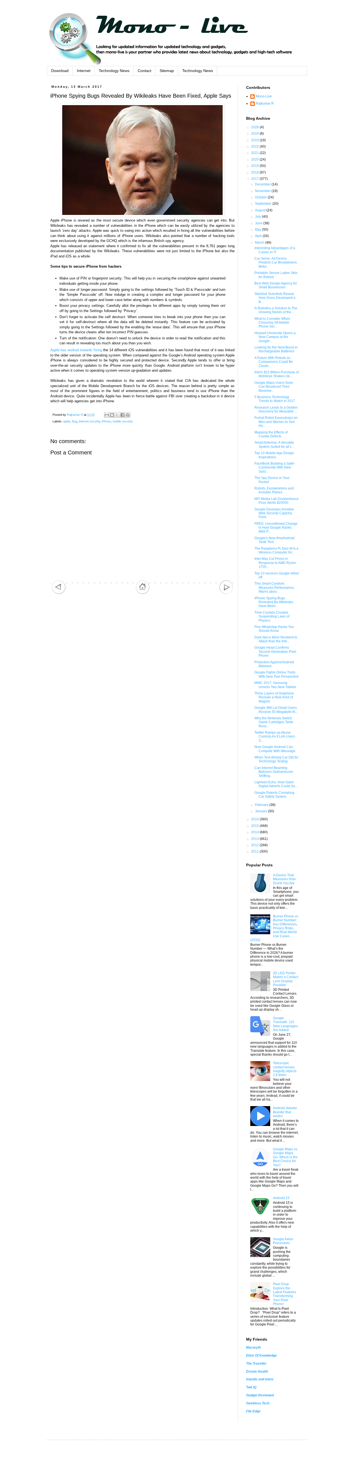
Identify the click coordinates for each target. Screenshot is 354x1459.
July (258, 217)
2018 (255, 172)
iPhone (106, 421)
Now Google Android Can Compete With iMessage (274, 749)
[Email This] (107, 415)
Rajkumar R (265, 103)
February (262, 805)
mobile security (123, 421)
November (263, 191)
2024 (255, 133)
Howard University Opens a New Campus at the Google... (275, 337)
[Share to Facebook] (122, 415)
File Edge (253, 1411)
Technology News (114, 70)
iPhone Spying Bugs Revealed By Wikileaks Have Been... (273, 602)
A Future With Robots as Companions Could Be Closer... (273, 362)
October (261, 197)
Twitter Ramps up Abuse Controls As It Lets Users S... (274, 736)
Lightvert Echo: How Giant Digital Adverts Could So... (276, 784)
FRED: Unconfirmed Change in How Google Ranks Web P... (276, 528)
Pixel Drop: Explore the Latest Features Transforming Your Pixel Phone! (284, 1294)
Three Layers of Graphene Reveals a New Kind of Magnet (274, 697)
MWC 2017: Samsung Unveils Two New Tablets (275, 685)
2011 (255, 851)
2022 (255, 146)
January (261, 811)
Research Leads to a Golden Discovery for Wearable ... (276, 409)
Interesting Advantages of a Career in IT (274, 250)
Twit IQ (251, 1387)
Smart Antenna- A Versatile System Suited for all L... (274, 444)
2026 (255, 127)
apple (66, 421)
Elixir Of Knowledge (261, 1355)
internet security (89, 421)
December (263, 184)
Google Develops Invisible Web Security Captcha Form (274, 513)
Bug (74, 421)
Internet (83, 70)
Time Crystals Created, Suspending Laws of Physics (271, 616)
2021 (255, 153)
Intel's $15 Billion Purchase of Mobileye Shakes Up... (276, 374)
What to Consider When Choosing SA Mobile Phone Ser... (272, 323)
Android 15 (281, 1198)
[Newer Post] (58, 593)
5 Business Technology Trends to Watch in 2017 (274, 399)
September (263, 204)
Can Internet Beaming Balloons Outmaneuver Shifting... (273, 772)
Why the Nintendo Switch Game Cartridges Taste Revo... (273, 722)
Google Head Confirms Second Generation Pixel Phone (275, 651)
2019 (255, 166)
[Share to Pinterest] (128, 415)
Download (60, 70)
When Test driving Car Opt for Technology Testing (276, 759)
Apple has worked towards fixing (76, 350)
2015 (255, 826)
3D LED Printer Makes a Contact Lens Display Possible (285, 979)
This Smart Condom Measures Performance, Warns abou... (274, 587)
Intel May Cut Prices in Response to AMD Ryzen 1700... (275, 563)
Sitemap (167, 70)
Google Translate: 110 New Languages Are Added (285, 1024)
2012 (255, 845)
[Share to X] (117, 415)
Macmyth (253, 1347)
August (260, 210)
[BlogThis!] (112, 415)
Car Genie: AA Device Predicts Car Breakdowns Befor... (275, 262)
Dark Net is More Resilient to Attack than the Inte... (275, 639)
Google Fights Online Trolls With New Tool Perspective (276, 674)
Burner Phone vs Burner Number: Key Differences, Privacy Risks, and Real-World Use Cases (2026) (274, 928)
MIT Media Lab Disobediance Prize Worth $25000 (276, 501)
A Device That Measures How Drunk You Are (284, 879)
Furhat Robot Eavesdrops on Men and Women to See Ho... (276, 422)
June (259, 223)
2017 (255, 179)
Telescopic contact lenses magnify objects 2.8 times (284, 1069)
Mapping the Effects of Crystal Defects (271, 434)
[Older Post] (226, 593)
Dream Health (257, 1371)
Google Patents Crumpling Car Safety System (274, 794)
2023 (255, 140)
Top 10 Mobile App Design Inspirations (274, 455)
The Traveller (256, 1363)
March (260, 242)
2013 (255, 839)
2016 (255, 819)
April (259, 236)
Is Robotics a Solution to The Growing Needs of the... (275, 310)
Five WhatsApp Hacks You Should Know (274, 629)
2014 (255, 832)
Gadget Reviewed (260, 1395)
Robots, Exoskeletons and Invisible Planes (274, 490)
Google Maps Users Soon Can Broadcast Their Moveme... (273, 387)
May (258, 229)
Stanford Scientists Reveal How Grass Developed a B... (274, 298)
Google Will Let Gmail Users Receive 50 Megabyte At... (276, 709)
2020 (255, 159)
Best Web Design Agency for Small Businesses (275, 285)
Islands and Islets (260, 1379)
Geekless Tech (257, 1403)
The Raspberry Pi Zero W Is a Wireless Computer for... (276, 550)
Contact (144, 70)
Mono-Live (264, 96)
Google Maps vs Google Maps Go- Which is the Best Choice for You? (285, 1157)
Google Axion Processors (283, 1241)
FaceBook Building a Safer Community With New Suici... (274, 467)
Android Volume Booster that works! (285, 1112)
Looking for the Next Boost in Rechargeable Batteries (276, 349)
